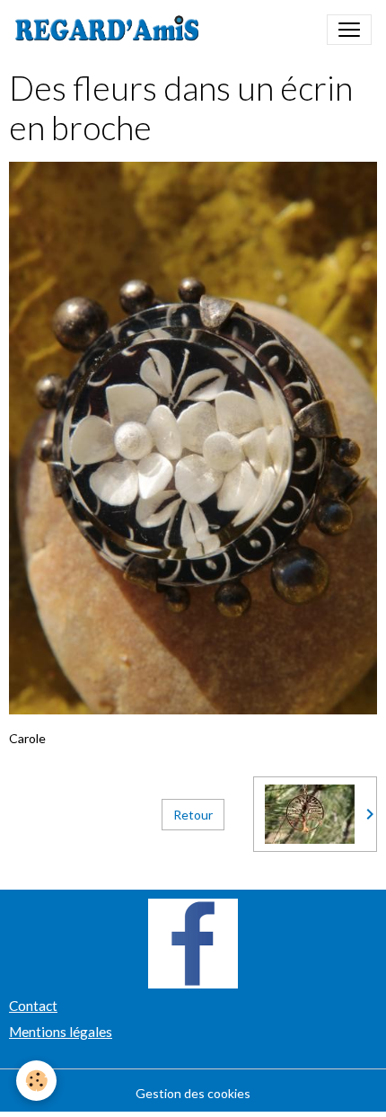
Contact (33, 1005)
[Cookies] (36, 1080)
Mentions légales (60, 1032)
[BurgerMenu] (349, 29)
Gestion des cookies (193, 1093)
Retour (193, 814)
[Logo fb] (193, 942)
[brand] (110, 29)
